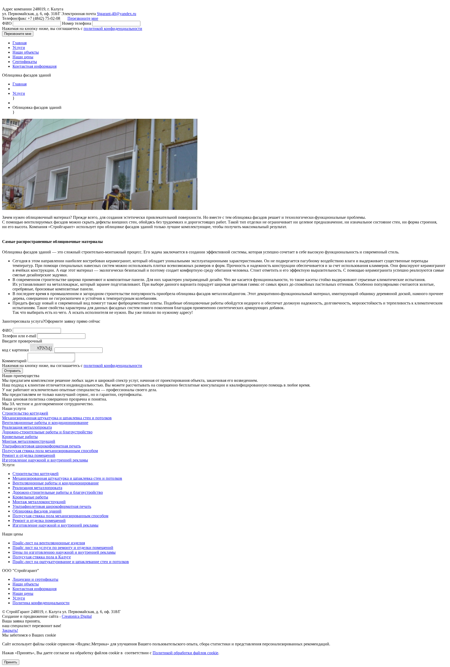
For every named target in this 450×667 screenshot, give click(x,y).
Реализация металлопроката (27, 427)
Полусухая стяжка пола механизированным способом (50, 450)
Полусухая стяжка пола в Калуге (41, 557)
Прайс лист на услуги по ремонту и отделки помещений (62, 547)
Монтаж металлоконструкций (28, 441)
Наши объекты (25, 52)
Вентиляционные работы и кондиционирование (45, 422)
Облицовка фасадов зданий (36, 511)
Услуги (18, 47)
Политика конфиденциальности (41, 603)
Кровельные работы (20, 436)
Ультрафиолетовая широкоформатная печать (41, 446)
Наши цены (22, 57)
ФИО (7, 23)
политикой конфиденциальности (113, 28)
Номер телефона (76, 23)
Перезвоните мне (82, 18)
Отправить (12, 371)
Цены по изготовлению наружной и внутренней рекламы (64, 552)
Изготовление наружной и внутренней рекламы (45, 460)
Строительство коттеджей (25, 413)
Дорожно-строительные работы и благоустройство (47, 432)
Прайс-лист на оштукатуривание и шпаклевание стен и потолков (70, 561)
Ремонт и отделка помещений (28, 455)
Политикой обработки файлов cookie (185, 653)
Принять (10, 662)
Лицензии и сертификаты (35, 579)
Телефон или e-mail (19, 336)
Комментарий (14, 361)
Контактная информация (34, 66)
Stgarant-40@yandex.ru (116, 13)
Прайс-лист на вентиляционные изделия (48, 543)
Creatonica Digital (77, 616)
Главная (19, 43)
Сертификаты (24, 61)
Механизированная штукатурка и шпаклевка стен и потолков (57, 418)
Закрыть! (10, 630)
